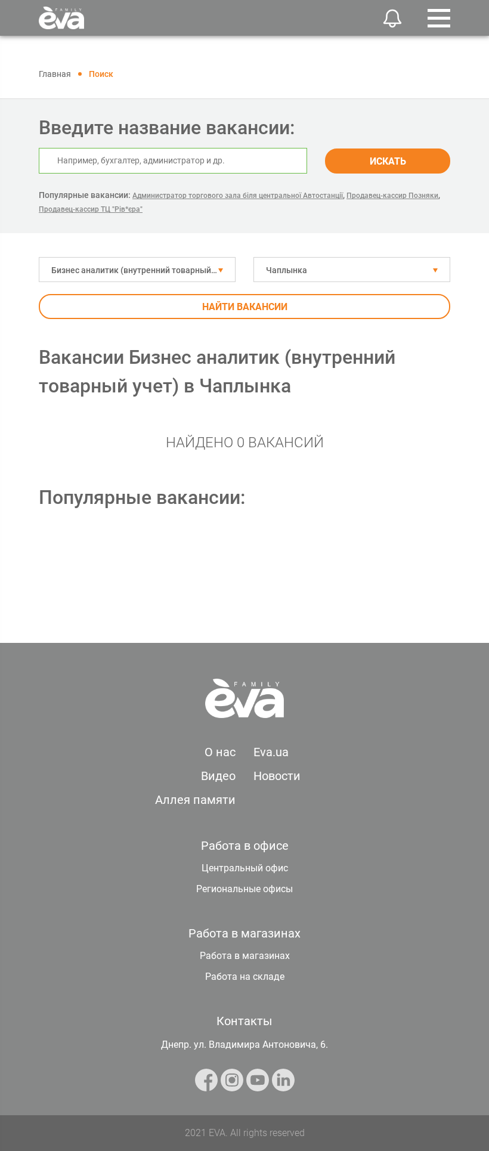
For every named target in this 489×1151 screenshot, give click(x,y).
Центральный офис (245, 868)
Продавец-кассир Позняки (392, 195)
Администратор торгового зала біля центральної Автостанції (237, 195)
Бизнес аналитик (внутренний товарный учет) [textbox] (142, 270)
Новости (277, 776)
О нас (220, 752)
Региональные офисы (244, 889)
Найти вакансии (244, 306)
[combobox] (137, 269)
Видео (218, 776)
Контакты (244, 1021)
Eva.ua (271, 752)
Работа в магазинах (245, 955)
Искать (388, 161)
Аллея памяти (195, 800)
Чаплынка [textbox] (286, 270)
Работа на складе (244, 976)
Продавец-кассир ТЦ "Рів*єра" (91, 209)
